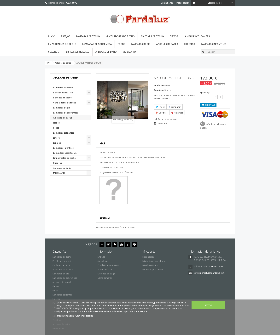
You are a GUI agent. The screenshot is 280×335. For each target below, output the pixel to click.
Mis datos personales (153, 269)
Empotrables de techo (62, 43)
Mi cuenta (148, 251)
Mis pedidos (148, 256)
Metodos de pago (106, 273)
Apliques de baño (106, 51)
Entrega (101, 256)
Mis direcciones (150, 265)
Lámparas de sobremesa (97, 43)
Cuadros (53, 51)
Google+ (162, 112)
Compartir (175, 106)
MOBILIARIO (129, 51)
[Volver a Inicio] (48, 63)
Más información (65, 315)
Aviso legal (103, 261)
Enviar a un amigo (167, 119)
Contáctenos (167, 2)
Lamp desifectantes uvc (65, 152)
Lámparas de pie (140, 43)
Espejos (65, 36)
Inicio (51, 36)
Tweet (161, 106)
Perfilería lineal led (77, 51)
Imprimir (162, 123)
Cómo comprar (105, 277)
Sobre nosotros (105, 269)
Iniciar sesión (182, 2)
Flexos (174, 36)
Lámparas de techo (88, 36)
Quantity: (205, 92)
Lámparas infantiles (213, 43)
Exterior (189, 43)
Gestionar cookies (84, 315)
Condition (159, 90)
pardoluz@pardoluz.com (212, 272)
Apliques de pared (167, 43)
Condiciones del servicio (109, 265)
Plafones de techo (152, 36)
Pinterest (178, 112)
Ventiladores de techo (120, 36)
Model (157, 85)
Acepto (208, 305)
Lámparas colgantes (197, 36)
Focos (121, 43)
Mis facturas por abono (153, 261)
